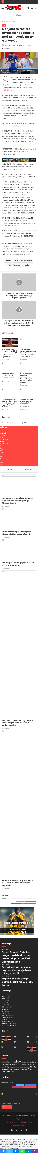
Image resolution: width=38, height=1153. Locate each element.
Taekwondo (5, 1015)
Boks (13, 21)
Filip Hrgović (31, 1064)
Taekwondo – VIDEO (8, 1026)
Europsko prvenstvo (24, 261)
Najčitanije (9, 469)
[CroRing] (13, 8)
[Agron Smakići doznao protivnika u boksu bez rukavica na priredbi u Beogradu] (19, 804)
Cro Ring (7, 45)
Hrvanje (4, 1001)
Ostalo (4, 1013)
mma (33, 1066)
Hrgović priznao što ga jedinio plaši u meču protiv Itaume (18, 564)
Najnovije (28, 469)
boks (9, 261)
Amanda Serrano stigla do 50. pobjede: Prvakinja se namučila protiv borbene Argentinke (10, 353)
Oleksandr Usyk (7, 1069)
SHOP (23, 1125)
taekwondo (24, 1069)
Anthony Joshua (9, 1062)
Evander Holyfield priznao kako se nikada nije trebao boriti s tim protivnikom (27, 403)
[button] (19, 63)
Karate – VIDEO (6, 1021)
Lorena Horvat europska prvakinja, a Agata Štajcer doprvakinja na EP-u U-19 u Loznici (28, 353)
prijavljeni (12, 423)
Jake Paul (16, 1067)
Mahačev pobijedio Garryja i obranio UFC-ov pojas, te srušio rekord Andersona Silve (18, 722)
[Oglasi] (19, 15)
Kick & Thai (5, 1007)
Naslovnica (7, 21)
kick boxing (26, 1067)
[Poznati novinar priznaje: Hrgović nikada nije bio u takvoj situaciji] (19, 519)
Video (3, 1019)
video (13, 1072)
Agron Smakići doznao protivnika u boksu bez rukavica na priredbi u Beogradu (17, 882)
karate (21, 1067)
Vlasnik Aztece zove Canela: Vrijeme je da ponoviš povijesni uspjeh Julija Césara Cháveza (9, 403)
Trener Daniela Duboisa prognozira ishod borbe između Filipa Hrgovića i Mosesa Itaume (18, 500)
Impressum (16, 1125)
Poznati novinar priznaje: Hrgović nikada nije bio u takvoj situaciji (16, 532)
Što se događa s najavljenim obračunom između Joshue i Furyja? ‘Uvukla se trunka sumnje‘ (27, 378)
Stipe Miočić (17, 1069)
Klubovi (4, 1009)
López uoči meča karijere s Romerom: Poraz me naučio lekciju (9, 376)
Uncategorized (6, 1017)
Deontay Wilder (11, 1064)
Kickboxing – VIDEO (8, 1023)
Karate (4, 1005)
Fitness (4, 998)
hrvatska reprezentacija (19, 265)
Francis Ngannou (7, 1067)
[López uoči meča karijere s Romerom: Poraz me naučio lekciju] (10, 366)
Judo (3, 1003)
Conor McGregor (27, 1062)
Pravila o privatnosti (26, 1122)
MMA (3, 1011)
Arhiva (16, 1122)
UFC (8, 1071)
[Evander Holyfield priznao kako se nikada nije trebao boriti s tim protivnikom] (28, 392)
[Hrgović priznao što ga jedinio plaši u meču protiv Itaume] (19, 550)
